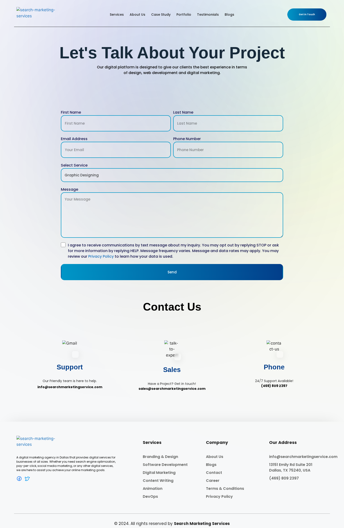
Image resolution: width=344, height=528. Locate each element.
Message (69, 189)
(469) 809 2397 (274, 385)
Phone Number (187, 138)
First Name (71, 112)
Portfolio (183, 14)
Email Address (74, 138)
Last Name (183, 112)
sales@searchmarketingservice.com (172, 388)
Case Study (161, 14)
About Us (137, 14)
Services (117, 14)
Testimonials (208, 14)
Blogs (229, 14)
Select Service (74, 165)
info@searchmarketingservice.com (69, 387)
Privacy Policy (101, 256)
